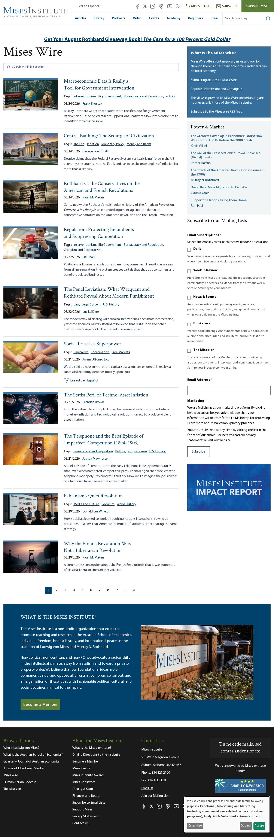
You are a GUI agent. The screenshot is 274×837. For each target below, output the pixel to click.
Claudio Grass (200, 193)
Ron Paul (197, 206)
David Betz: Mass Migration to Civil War (219, 187)
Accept (259, 825)
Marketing (195, 401)
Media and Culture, (86, 504)
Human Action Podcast (19, 782)
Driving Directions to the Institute (96, 755)
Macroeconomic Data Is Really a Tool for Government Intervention (99, 85)
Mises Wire (10, 775)
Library (99, 18)
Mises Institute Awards (88, 775)
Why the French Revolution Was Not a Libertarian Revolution (97, 547)
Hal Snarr (88, 257)
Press (215, 18)
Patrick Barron (201, 163)
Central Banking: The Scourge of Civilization (109, 136)
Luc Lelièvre (90, 312)
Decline (246, 825)
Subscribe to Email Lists (88, 802)
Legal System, (91, 304)
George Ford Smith (95, 151)
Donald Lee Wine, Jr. (96, 511)
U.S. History (111, 304)
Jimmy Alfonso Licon (96, 359)
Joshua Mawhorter (95, 458)
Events (154, 18)
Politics (170, 96)
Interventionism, (85, 96)
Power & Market (207, 127)
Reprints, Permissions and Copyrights (216, 89)
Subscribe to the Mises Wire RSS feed (216, 111)
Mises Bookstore (83, 782)
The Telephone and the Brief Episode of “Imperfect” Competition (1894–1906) (103, 440)
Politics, (120, 451)
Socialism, (108, 504)
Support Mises (257, 6)
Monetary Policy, (113, 144)
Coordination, (100, 352)
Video (137, 18)
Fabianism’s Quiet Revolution (93, 496)
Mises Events (81, 768)
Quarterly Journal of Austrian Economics (31, 761)
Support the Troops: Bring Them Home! (219, 200)
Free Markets (121, 352)
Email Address (200, 380)
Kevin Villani (199, 146)
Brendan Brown (93, 402)
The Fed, (79, 144)
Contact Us (80, 823)
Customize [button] (195, 825)
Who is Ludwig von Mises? (21, 748)
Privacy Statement (85, 816)
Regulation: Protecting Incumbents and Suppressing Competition (99, 233)
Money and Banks (139, 144)
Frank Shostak (92, 104)
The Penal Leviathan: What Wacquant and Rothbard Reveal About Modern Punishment (109, 293)
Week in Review (205, 270)
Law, (76, 304)
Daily (197, 249)
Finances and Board (86, 796)
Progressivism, (137, 451)
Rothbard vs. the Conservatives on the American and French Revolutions (102, 187)
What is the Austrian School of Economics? (33, 755)
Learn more (195, 423)
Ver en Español (89, 6)
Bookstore (201, 323)
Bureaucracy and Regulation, (144, 96)
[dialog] (227, 815)
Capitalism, (81, 352)
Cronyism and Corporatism (82, 250)
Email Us (147, 788)
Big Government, (110, 96)
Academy (173, 18)
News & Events (204, 297)
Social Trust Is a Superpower (92, 344)
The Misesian (203, 350)
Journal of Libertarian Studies (24, 768)
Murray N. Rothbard (205, 180)
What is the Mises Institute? (91, 748)
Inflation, (93, 144)
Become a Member (40, 705)
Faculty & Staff (82, 789)
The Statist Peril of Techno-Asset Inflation (106, 395)
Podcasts (118, 18)
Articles (80, 18)
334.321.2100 (161, 772)
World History (126, 504)
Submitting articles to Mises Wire (214, 80)
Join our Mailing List (155, 796)
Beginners (195, 18)
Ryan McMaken (93, 197)
